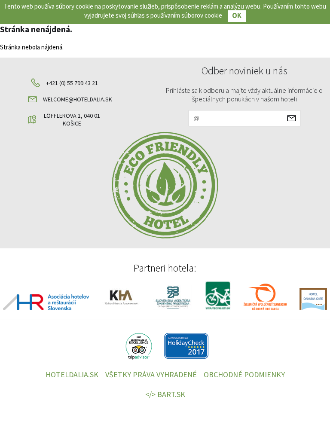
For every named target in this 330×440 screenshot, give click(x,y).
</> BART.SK (165, 394)
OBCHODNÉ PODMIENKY (244, 374)
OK (236, 15)
